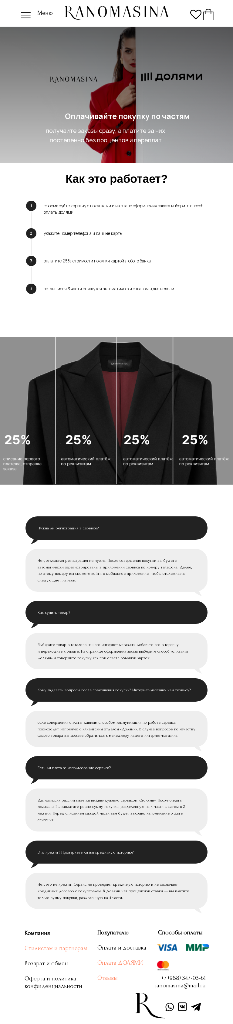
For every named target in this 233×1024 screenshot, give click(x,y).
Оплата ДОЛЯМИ (120, 963)
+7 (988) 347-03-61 (183, 978)
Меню (45, 13)
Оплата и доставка (121, 947)
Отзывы (107, 978)
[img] (208, 14)
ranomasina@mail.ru (180, 985)
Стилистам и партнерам (56, 948)
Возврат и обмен (46, 963)
